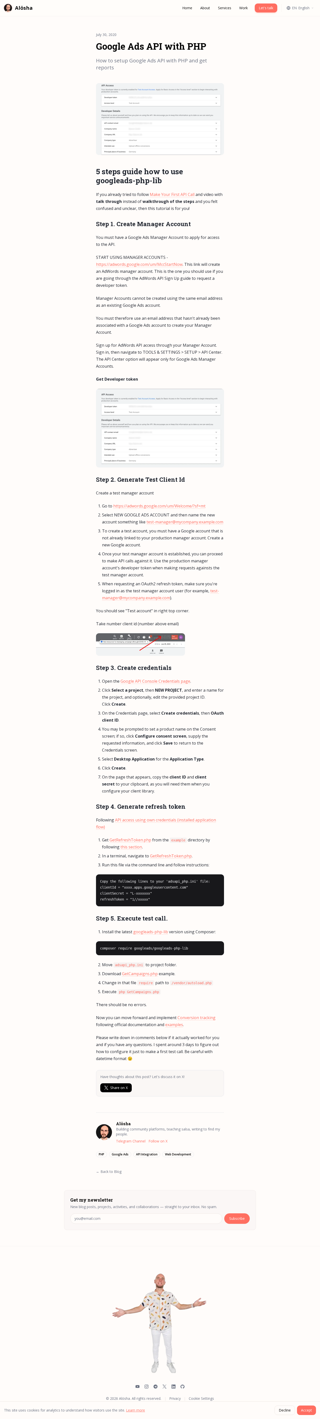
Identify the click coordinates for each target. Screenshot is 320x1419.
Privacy (175, 1398)
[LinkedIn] (174, 1387)
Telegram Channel (131, 1141)
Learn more (135, 1410)
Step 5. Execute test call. (132, 918)
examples (174, 1024)
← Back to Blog (109, 1171)
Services (224, 7)
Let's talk (266, 7)
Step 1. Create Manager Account (143, 224)
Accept (306, 1410)
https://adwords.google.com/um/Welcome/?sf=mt (159, 506)
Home (187, 7)
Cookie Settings (201, 1398)
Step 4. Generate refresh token (141, 806)
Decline (285, 1410)
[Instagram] (146, 1387)
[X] (164, 1387)
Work (243, 7)
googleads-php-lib (150, 932)
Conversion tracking (197, 1017)
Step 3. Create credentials (134, 668)
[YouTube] (138, 1387)
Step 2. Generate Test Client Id (140, 479)
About (205, 7)
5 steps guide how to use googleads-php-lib (139, 175)
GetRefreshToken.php (130, 840)
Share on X (119, 1087)
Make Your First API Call (172, 194)
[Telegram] (156, 1387)
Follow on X (158, 1141)
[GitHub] (182, 1387)
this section (131, 847)
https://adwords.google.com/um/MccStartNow (139, 264)
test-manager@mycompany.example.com (184, 522)
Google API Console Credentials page (155, 681)
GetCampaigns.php (140, 973)
